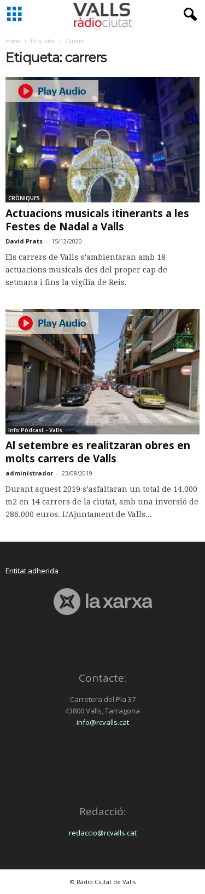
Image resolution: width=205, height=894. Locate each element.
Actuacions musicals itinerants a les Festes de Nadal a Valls (97, 220)
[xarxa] (102, 601)
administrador (29, 473)
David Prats (24, 241)
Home (12, 41)
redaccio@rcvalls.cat (103, 833)
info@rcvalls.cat (103, 722)
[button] (188, 15)
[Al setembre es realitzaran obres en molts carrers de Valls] (102, 371)
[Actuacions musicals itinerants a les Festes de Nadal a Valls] (102, 139)
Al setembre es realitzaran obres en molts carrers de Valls (97, 452)
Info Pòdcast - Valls (35, 430)
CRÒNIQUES (24, 198)
